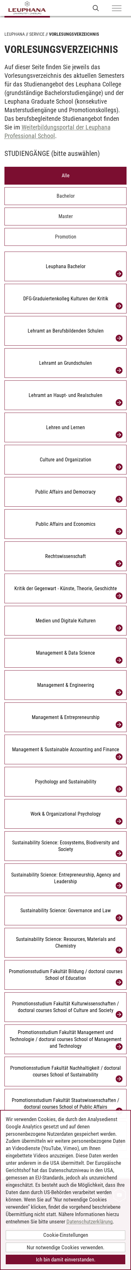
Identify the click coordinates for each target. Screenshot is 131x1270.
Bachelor (66, 196)
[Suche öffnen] (96, 7)
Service (37, 34)
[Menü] (116, 8)
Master (66, 216)
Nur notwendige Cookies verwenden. (65, 1247)
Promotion (65, 237)
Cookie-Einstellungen (65, 1235)
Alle (66, 176)
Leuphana (14, 34)
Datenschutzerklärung (89, 1221)
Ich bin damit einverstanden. (65, 1259)
